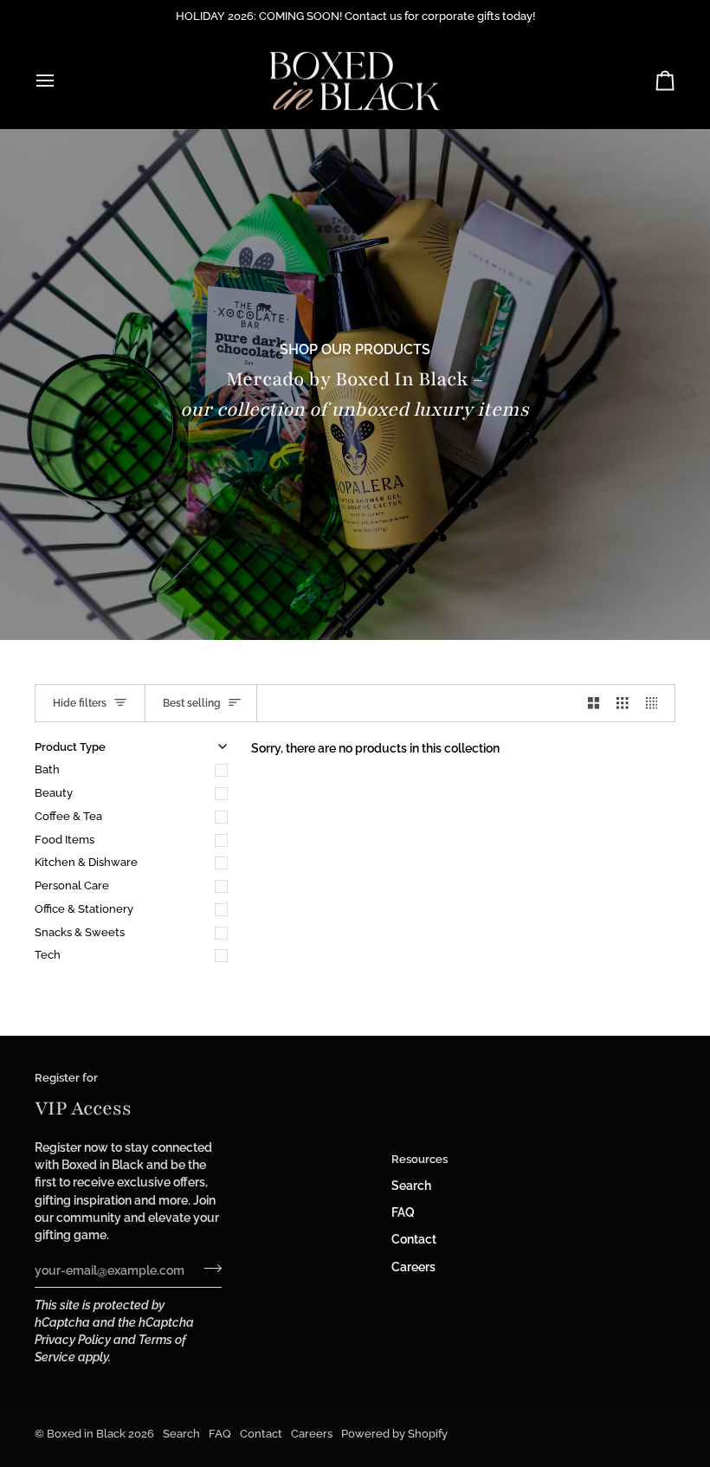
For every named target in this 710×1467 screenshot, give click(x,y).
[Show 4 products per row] (656, 703)
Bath (47, 769)
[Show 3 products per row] (622, 703)
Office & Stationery (84, 908)
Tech (48, 954)
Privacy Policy (73, 1340)
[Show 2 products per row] (594, 703)
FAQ (403, 1212)
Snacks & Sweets (80, 932)
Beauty (54, 792)
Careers (413, 1267)
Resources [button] (419, 1159)
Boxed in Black (86, 1433)
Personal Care (72, 885)
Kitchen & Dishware (86, 862)
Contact (413, 1239)
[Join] (207, 1268)
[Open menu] (61, 81)
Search (411, 1185)
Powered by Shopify (394, 1433)
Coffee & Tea (68, 816)
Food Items (64, 839)
